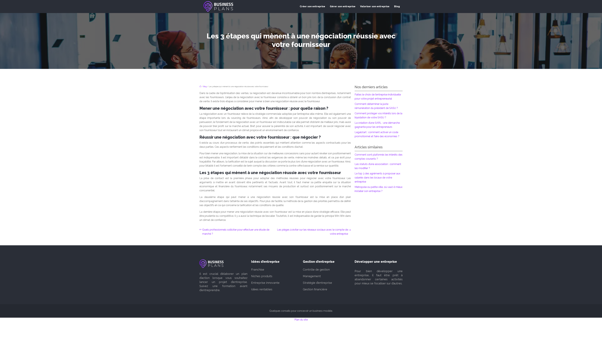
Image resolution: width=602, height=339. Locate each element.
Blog (397, 6)
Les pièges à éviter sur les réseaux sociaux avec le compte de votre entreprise (312, 231)
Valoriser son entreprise (374, 6)
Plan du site (301, 319)
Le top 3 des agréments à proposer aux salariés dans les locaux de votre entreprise (377, 177)
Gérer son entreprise (342, 6)
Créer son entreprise (312, 6)
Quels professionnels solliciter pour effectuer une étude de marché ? (235, 231)
